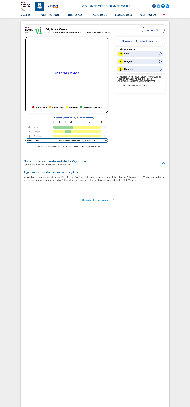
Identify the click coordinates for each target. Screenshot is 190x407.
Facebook (154, 6)
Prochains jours (123, 15)
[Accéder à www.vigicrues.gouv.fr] (66, 72)
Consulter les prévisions (95, 200)
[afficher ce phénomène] (105, 127)
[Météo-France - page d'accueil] (39, 6)
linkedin (163, 6)
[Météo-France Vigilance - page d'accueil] (53, 6)
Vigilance (25, 15)
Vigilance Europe (148, 15)
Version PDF (153, 30)
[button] (164, 15)
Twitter (158, 6)
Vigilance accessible (50, 15)
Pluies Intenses (100, 15)
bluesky (167, 6)
